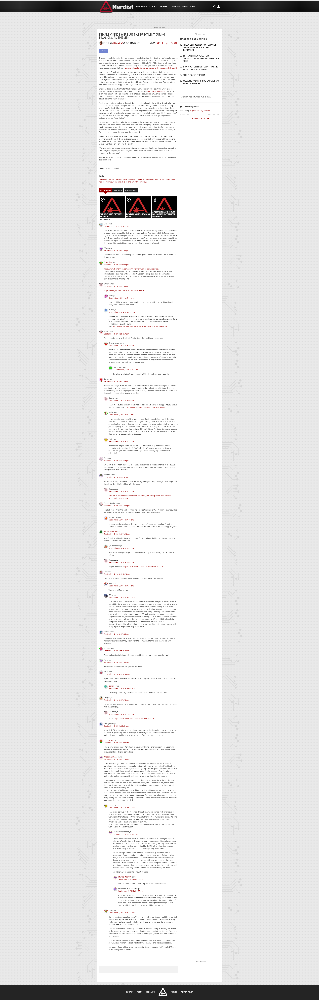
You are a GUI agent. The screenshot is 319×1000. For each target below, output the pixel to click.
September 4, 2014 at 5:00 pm (116, 286)
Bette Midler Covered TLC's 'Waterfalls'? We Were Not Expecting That (201, 58)
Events (175, 6)
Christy (111, 686)
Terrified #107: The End (194, 75)
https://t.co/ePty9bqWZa (200, 110)
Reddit (171, 43)
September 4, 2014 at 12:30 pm (117, 505)
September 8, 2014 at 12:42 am (122, 597)
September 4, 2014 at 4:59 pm (116, 334)
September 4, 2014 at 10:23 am (117, 574)
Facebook (162, 43)
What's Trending (131, 190)
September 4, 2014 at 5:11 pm (121, 491)
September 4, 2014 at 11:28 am (117, 534)
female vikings (105, 179)
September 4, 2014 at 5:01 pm (121, 714)
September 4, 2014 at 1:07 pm (130, 891)
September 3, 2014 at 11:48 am (122, 807)
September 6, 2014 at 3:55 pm (121, 441)
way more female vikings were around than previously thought (150, 68)
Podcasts (140, 6)
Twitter (158, 43)
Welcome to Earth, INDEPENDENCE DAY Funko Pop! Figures (201, 82)
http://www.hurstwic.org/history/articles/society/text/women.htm (140, 326)
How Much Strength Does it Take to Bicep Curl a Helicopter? (200, 68)
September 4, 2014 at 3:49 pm (116, 381)
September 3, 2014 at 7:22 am (116, 742)
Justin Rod (108, 262)
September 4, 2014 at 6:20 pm (116, 264)
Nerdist (116, 7)
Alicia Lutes (117, 43)
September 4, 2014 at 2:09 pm (121, 548)
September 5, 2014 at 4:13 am (121, 415)
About (139, 992)
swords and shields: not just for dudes (154, 179)
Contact (129, 992)
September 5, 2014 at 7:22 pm (126, 369)
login (218, 6)
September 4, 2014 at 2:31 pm (116, 477)
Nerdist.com (163, 992)
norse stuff (132, 179)
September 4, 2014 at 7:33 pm (116, 250)
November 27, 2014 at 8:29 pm (116, 226)
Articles (163, 6)
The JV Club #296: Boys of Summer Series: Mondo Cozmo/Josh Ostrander (199, 47)
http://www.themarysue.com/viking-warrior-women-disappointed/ (131, 269)
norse (124, 179)
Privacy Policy (187, 992)
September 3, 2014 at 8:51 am (116, 726)
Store (192, 6)
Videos (152, 6)
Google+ (167, 43)
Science (104, 51)
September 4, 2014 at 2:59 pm (116, 460)
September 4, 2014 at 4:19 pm (121, 520)
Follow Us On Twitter (200, 119)
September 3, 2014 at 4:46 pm (130, 879)
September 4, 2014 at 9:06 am (116, 634)
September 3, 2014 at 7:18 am (116, 759)
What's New (118, 190)
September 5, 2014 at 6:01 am (121, 298)
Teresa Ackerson (110, 531)
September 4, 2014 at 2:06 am (116, 662)
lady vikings (117, 179)
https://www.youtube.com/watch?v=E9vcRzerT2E (124, 290)
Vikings (144, 182)
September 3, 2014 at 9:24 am (116, 700)
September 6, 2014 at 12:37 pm (122, 312)
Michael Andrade (110, 757)
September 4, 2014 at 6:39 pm (121, 345)
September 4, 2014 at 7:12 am (116, 651)
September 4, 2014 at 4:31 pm (121, 586)
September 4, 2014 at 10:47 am (122, 912)
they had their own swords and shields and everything (137, 180)
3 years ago (185, 114)
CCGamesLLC (109, 740)
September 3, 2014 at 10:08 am (117, 674)
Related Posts (105, 190)
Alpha (185, 6)
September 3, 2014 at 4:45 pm (126, 834)
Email (175, 43)
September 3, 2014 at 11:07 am (122, 688)
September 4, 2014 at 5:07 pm (121, 562)
